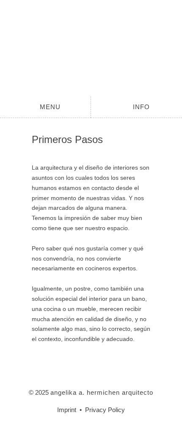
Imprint (66, 409)
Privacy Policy (105, 409)
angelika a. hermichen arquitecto (91, 48)
